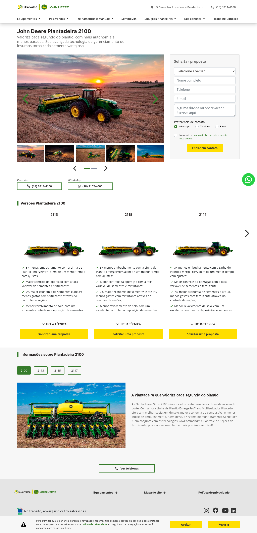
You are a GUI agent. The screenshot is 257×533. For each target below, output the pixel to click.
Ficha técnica (56, 324)
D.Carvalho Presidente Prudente (178, 7)
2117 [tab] (74, 370)
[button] (26, 98)
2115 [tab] (57, 370)
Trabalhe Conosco (226, 19)
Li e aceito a (203, 136)
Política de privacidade (213, 492)
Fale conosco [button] (193, 19)
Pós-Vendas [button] (57, 19)
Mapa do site (153, 492)
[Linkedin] (235, 510)
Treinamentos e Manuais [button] (93, 19)
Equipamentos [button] (27, 19)
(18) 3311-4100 (226, 7)
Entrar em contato (205, 148)
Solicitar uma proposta (54, 334)
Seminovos (129, 19)
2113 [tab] (41, 370)
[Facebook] (217, 510)
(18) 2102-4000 (92, 186)
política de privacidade (94, 524)
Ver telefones (129, 468)
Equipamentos (103, 492)
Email (223, 126)
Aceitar (186, 524)
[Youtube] (226, 510)
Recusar (223, 524)
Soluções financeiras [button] (159, 19)
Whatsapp (184, 126)
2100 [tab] (24, 370)
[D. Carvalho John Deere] (43, 7)
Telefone (205, 126)
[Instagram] (208, 510)
